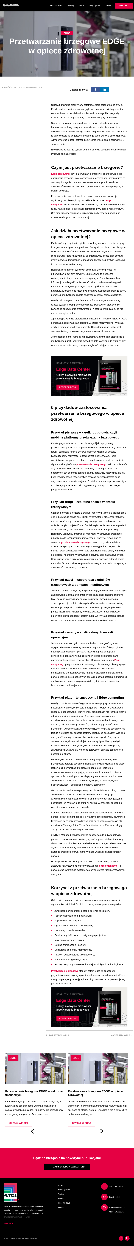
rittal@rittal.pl (114, 1197)
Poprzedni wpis (58, 1035)
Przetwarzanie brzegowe (64, 971)
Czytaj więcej (43, 1123)
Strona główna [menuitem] (56, 6)
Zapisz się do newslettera (69, 1167)
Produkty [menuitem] (70, 6)
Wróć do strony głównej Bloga (23, 88)
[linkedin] (104, 89)
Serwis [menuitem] (81, 6)
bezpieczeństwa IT (109, 865)
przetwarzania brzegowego (91, 464)
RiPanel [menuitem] (108, 6)
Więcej (7, 1224)
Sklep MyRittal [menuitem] (94, 6)
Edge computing (60, 174)
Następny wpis (121, 1035)
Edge (67, 33)
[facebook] (95, 89)
